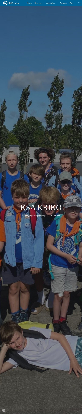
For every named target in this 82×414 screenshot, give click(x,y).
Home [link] (29, 3)
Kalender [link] (63, 3)
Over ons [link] (38, 3)
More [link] (71, 3)
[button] (79, 3)
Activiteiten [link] (50, 3)
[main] (41, 207)
